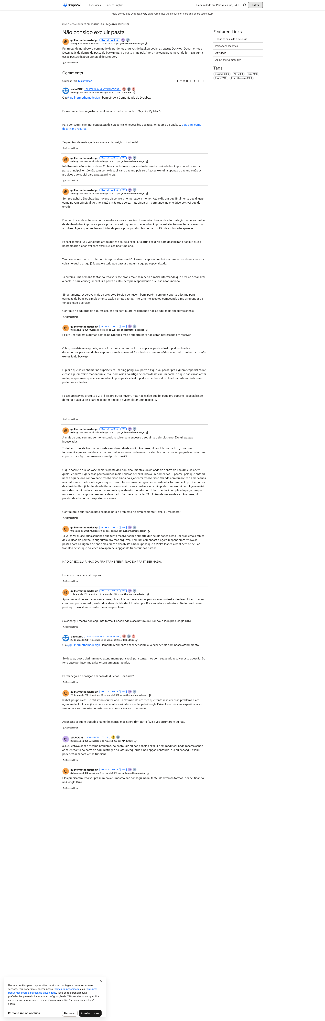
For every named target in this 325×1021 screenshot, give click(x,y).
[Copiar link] (146, 43)
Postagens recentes (226, 45)
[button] (65, 41)
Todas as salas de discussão (231, 39)
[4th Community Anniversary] (124, 89)
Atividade (220, 52)
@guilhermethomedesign (83, 97)
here (185, 13)
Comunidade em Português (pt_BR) (216, 5)
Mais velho (85, 81)
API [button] (238, 74)
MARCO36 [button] (76, 737)
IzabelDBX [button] (76, 89)
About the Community (228, 59)
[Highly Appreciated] (134, 89)
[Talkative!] (128, 40)
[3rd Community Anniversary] (123, 40)
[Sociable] (129, 89)
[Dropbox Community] (71, 5)
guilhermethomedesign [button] (84, 40)
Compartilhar (70, 63)
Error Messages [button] (241, 78)
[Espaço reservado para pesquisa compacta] (245, 5)
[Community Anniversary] (113, 737)
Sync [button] (253, 74)
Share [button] (220, 78)
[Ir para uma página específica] (204, 81)
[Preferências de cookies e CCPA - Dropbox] (55, 997)
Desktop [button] (222, 74)
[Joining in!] (118, 737)
